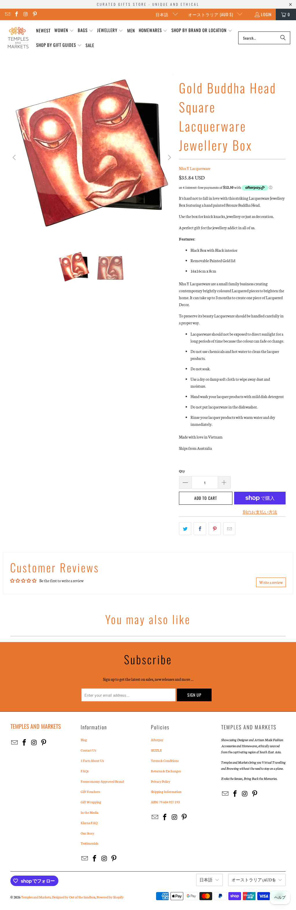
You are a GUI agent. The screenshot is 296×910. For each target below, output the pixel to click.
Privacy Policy (160, 781)
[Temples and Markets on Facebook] (16, 14)
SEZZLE (156, 750)
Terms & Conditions (165, 760)
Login (266, 14)
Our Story (87, 833)
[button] (64, 30)
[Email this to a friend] (229, 528)
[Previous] (14, 157)
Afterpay (157, 739)
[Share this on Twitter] (185, 528)
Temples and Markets (36, 897)
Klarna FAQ (89, 822)
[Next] (168, 157)
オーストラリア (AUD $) (211, 14)
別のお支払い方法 (260, 512)
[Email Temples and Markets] (7, 14)
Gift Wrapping (91, 802)
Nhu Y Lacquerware (194, 168)
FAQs (84, 771)
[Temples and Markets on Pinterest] (35, 14)
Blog (84, 739)
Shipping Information (166, 791)
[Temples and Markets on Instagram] (25, 14)
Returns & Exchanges (166, 771)
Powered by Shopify (110, 897)
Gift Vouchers (90, 791)
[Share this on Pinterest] (214, 528)
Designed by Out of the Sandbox (73, 897)
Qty (182, 471)
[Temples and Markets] (18, 37)
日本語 (163, 14)
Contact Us (88, 750)
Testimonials (89, 843)
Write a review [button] (271, 582)
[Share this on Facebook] (200, 528)
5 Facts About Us (92, 760)
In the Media (89, 812)
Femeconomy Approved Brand (102, 781)
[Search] (283, 38)
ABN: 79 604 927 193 (165, 802)
